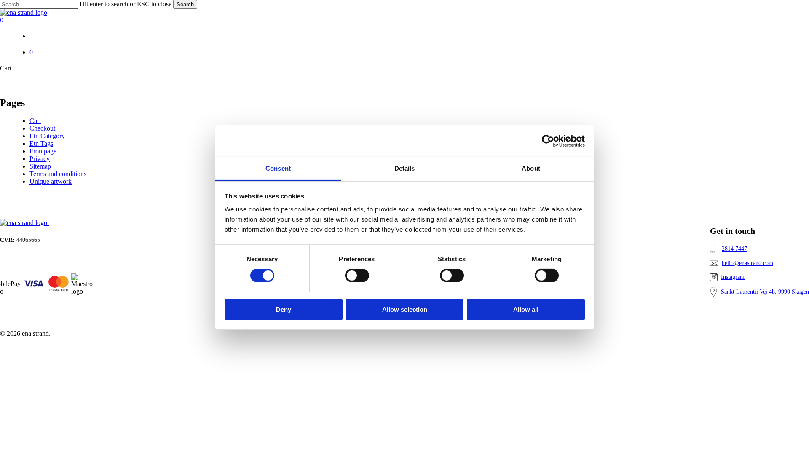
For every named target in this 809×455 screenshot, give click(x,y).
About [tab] (531, 168)
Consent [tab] (278, 168)
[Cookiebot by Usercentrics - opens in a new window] (548, 140)
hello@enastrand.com (747, 263)
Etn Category (47, 135)
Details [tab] (404, 168)
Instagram (733, 277)
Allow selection (404, 309)
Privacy (39, 158)
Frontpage (42, 151)
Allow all (525, 309)
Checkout (42, 128)
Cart (35, 120)
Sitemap (40, 166)
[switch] (357, 275)
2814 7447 (734, 249)
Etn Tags (41, 143)
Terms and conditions (57, 173)
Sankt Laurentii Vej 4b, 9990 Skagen (765, 292)
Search (185, 4)
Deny (283, 309)
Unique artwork (50, 181)
